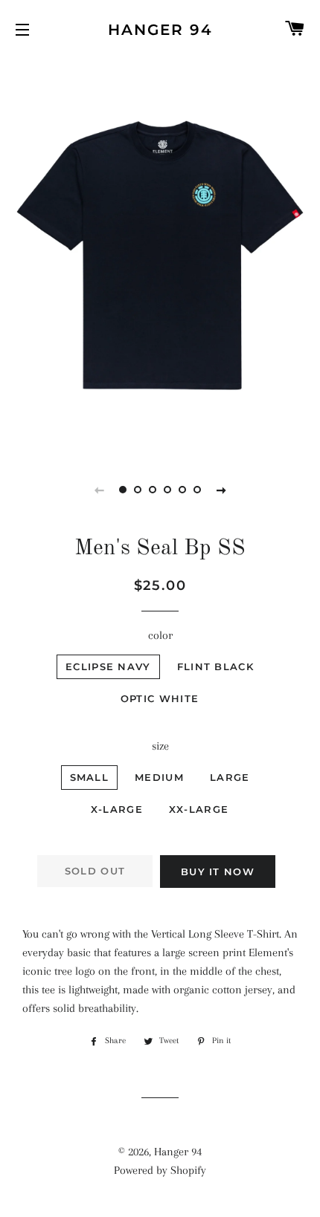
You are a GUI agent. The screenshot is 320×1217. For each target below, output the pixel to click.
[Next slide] (221, 489)
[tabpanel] (160, 255)
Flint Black (215, 666)
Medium (159, 777)
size (160, 746)
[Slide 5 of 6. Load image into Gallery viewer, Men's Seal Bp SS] (182, 489)
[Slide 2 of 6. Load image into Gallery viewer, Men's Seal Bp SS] (137, 489)
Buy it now (218, 871)
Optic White (160, 698)
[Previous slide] (99, 489)
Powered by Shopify (160, 1170)
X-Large (117, 809)
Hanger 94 (160, 30)
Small (89, 777)
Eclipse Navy (108, 666)
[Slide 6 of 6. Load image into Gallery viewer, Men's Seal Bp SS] (197, 489)
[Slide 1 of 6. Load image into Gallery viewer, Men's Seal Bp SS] (122, 489)
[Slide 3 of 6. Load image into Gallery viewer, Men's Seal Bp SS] (152, 489)
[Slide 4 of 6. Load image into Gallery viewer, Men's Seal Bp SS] (167, 489)
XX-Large (198, 809)
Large (230, 777)
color (160, 635)
